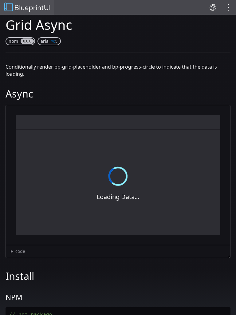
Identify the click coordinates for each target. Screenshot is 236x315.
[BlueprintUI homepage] (27, 7)
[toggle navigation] (228, 7)
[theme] (213, 7)
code (20, 251)
